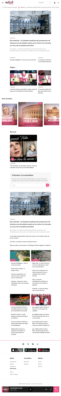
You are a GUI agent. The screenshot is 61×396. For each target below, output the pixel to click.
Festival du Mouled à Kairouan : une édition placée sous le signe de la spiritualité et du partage (19, 309)
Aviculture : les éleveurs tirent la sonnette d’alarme (23, 241)
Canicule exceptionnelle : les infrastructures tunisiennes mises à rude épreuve (18, 276)
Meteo (11, 372)
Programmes (13, 362)
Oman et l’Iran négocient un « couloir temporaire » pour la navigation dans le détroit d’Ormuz (40, 273)
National (13, 38)
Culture (12, 304)
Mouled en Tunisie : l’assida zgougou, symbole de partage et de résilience (19, 316)
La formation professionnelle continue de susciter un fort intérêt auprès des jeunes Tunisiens (29, 237)
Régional (13, 57)
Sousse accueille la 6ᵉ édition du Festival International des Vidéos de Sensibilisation (19, 323)
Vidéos (12, 68)
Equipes (12, 364)
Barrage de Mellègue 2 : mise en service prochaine (23, 60)
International (35, 260)
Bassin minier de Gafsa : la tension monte (18, 269)
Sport (33, 304)
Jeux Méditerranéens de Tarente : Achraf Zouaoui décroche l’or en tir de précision (41, 316)
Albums (40, 364)
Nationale (26, 362)
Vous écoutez (7, 99)
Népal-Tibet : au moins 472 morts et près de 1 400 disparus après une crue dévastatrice (40, 265)
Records (13, 132)
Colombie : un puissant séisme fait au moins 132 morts (40, 289)
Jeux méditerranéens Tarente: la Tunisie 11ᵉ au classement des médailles (40, 309)
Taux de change (14, 374)
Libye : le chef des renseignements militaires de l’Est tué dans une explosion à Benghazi (40, 282)
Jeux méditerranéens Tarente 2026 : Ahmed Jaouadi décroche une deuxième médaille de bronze (41, 331)
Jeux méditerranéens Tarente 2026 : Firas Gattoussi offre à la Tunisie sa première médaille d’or (41, 323)
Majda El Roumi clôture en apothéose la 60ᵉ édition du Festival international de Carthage (18, 332)
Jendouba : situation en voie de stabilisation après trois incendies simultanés (20, 283)
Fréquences (13, 366)
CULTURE (13, 163)
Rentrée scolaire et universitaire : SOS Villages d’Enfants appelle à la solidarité (30, 245)
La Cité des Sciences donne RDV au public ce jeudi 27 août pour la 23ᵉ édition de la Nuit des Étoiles (23, 90)
